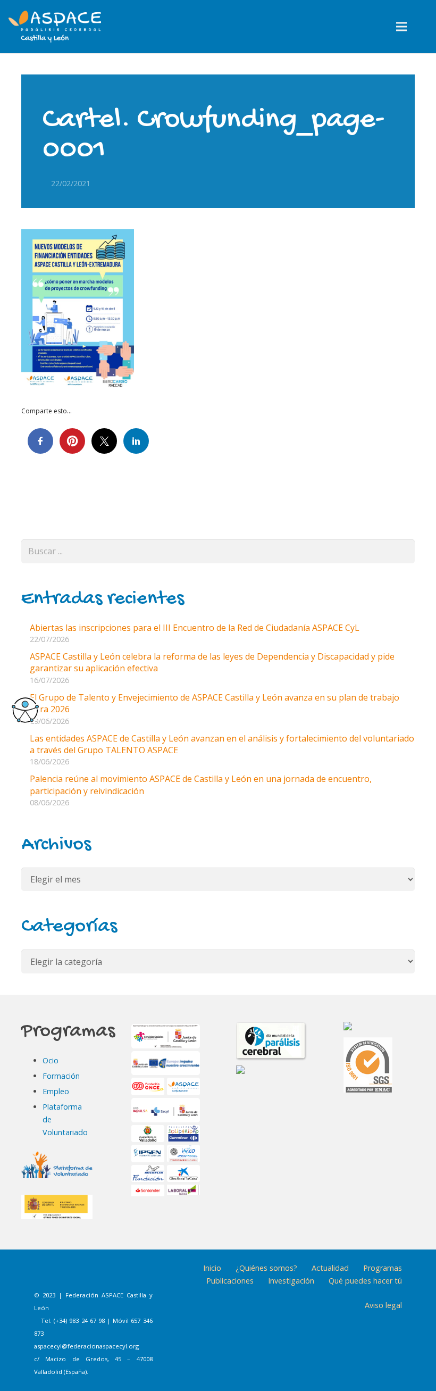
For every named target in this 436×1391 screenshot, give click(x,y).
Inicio (212, 1268)
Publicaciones (230, 1281)
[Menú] (402, 26)
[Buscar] (424, 27)
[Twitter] (99, 1275)
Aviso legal (383, 1305)
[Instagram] (73, 1275)
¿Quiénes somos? (266, 1268)
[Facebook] (46, 1275)
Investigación (291, 1281)
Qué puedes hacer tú (365, 1281)
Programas (382, 1268)
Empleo (56, 1091)
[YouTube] (126, 1275)
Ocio (50, 1060)
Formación (61, 1076)
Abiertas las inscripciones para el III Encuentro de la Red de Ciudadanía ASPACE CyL (194, 628)
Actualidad (330, 1268)
